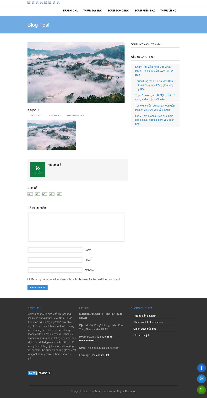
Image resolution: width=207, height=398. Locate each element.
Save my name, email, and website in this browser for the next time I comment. (75, 279)
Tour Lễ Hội (168, 10)
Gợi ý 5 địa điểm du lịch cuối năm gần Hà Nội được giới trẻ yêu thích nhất (154, 120)
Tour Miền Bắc (145, 10)
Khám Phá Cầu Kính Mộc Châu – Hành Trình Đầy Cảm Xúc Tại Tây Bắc (154, 71)
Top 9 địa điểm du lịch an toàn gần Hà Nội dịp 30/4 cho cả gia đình (155, 107)
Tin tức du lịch (141, 335)
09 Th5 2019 (37, 115)
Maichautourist (76, 115)
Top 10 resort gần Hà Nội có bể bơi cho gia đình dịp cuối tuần (155, 97)
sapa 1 (33, 110)
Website (89, 270)
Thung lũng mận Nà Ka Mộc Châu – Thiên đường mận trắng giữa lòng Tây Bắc (155, 85)
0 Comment (55, 115)
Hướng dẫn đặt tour (144, 315)
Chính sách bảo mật (144, 328)
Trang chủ (71, 10)
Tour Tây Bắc (93, 10)
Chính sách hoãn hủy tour (148, 322)
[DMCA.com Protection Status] (39, 374)
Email (87, 260)
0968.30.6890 (87, 340)
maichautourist (100, 355)
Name (87, 250)
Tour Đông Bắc (119, 10)
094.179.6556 (104, 336)
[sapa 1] (77, 72)
